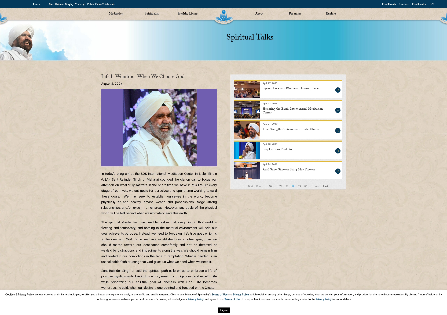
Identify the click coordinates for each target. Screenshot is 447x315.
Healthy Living (188, 14)
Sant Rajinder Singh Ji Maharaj (67, 4)
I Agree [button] (224, 310)
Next (317, 186)
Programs (295, 14)
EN (432, 4)
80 (305, 186)
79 (299, 186)
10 (270, 186)
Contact (404, 4)
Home (36, 4)
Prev (258, 186)
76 (280, 186)
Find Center (419, 4)
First (250, 186)
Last (325, 186)
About (259, 14)
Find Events (389, 4)
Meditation (116, 14)
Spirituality (152, 14)
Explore (331, 14)
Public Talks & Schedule (101, 4)
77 (286, 186)
